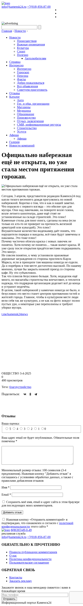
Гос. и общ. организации (33, 103)
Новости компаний (22, 145)
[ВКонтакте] (25, 394)
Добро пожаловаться (30, 82)
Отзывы (14, 93)
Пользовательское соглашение (29, 562)
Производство (26, 117)
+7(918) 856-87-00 (39, 6)
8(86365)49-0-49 (21, 530)
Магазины (23, 107)
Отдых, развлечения (30, 121)
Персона (22, 75)
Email (6, 494)
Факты (21, 79)
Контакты (15, 577)
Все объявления (27, 86)
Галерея (14, 142)
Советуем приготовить (32, 89)
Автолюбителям (35, 58)
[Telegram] (35, 394)
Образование (25, 114)
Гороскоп (23, 72)
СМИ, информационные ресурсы (39, 124)
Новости (15, 37)
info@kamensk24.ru (14, 6)
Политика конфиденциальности (30, 559)
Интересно (16, 65)
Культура (23, 48)
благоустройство (20, 387)
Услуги (21, 131)
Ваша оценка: (10, 423)
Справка (14, 62)
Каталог (14, 96)
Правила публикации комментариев (33, 552)
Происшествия (26, 41)
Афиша (14, 135)
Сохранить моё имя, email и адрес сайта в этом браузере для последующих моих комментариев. (41, 503)
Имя (5, 487)
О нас (13, 555)
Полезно (22, 55)
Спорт (21, 51)
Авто (20, 100)
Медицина (24, 110)
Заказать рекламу (20, 581)
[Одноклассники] (30, 394)
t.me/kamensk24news (15, 314)
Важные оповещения (31, 44)
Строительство (27, 128)
